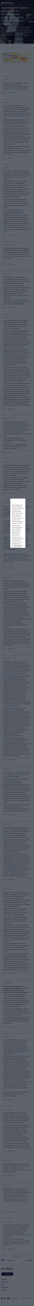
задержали (15, 535)
